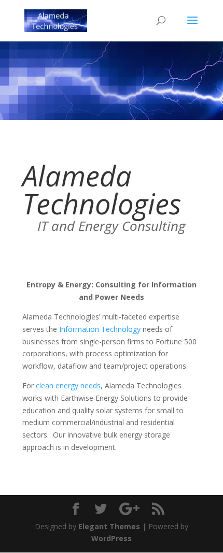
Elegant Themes (109, 526)
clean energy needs (68, 385)
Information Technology (100, 329)
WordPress (111, 538)
